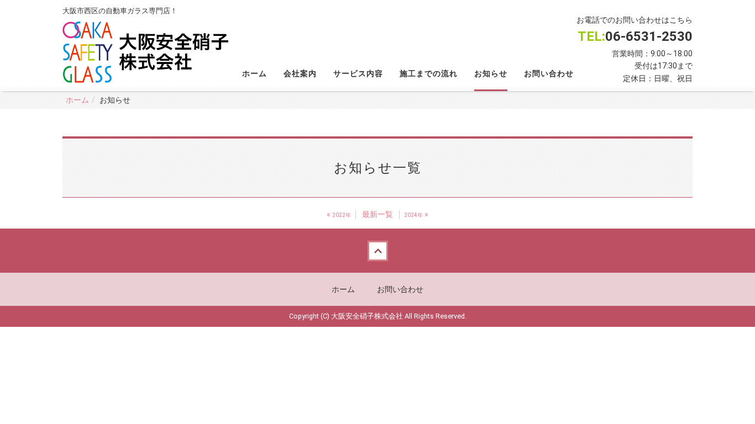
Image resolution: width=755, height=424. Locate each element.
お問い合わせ (549, 73)
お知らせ (490, 73)
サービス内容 (358, 73)
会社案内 (300, 73)
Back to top (377, 251)
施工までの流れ (429, 73)
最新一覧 (377, 214)
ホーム (254, 73)
